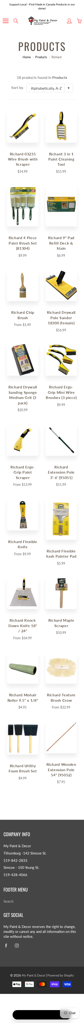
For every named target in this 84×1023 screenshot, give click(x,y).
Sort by (17, 87)
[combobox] (49, 88)
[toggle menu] (5, 20)
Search (9, 901)
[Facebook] (6, 945)
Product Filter (45, 1015)
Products (41, 57)
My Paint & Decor (33, 975)
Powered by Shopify (60, 975)
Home (27, 57)
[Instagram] (17, 945)
